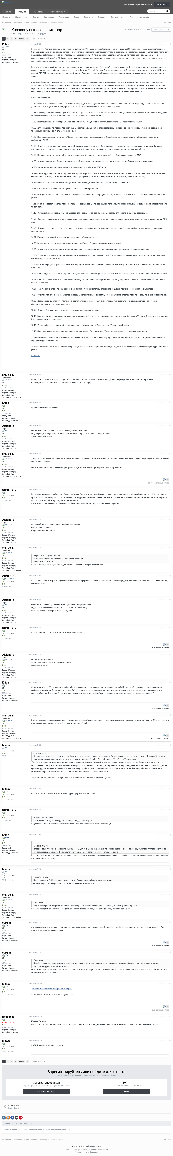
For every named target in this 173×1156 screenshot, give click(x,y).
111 (4, 1025)
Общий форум (39, 33)
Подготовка (64, 17)
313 (4, 436)
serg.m (6, 922)
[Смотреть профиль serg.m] (6, 926)
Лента (8, 12)
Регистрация (162, 4)
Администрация (58, 12)
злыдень (8, 374)
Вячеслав (8, 1016)
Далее (21, 38)
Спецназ (101, 17)
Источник (35, 356)
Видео (76, 17)
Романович (155, 648)
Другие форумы (117, 17)
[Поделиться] (170, 44)
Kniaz (13, 33)
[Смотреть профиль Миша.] (6, 748)
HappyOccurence (153, 483)
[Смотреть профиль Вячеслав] (7, 1020)
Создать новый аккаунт (46, 1092)
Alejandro (8, 425)
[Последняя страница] (27, 39)
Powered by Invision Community (86, 1152)
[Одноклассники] (8, 1118)
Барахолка (88, 17)
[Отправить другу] (16, 1118)
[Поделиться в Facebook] (12, 1118)
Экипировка (49, 17)
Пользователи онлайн (139, 17)
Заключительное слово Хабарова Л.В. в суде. (52, 988)
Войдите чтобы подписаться (138, 29)
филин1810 (9, 489)
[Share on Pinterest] (21, 1118)
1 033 (5, 385)
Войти (126, 1092)
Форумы (22, 12)
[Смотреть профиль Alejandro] (7, 431)
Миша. (6, 745)
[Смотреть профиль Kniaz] (5, 29)
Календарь (38, 12)
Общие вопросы (21, 17)
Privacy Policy (78, 1146)
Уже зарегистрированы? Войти (137, 5)
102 (4, 931)
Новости (6, 17)
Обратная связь (93, 1146)
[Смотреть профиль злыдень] (7, 380)
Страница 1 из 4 (38, 39)
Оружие (36, 17)
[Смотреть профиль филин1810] (8, 493)
